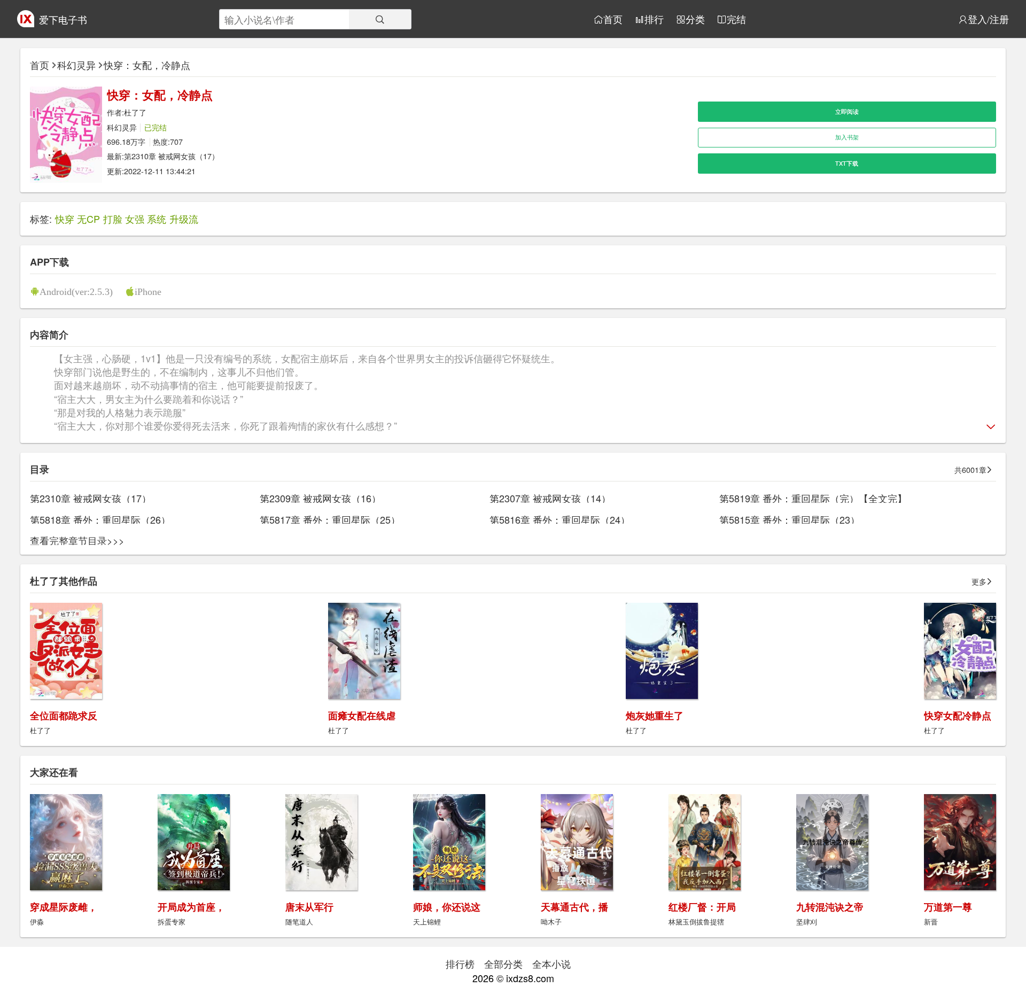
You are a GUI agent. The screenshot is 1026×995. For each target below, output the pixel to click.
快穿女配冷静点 (957, 715)
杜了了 (135, 112)
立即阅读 (847, 111)
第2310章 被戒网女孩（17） (171, 155)
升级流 (183, 219)
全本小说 (551, 963)
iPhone (148, 291)
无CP (88, 219)
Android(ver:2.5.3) (76, 291)
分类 (695, 19)
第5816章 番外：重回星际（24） (559, 519)
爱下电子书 (63, 19)
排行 (654, 19)
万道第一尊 (948, 907)
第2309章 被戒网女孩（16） (320, 498)
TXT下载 (846, 163)
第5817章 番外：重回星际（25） (330, 519)
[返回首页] (25, 23)
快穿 (64, 219)
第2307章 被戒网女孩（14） (550, 498)
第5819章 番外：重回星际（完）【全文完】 (813, 498)
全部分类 (503, 963)
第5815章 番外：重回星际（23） (789, 519)
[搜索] (380, 19)
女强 (134, 219)
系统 (156, 219)
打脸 (112, 219)
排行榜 (460, 963)
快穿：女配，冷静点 (147, 65)
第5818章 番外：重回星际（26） (100, 519)
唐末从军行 (309, 907)
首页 (613, 19)
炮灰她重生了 (654, 715)
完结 (736, 19)
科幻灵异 (76, 65)
